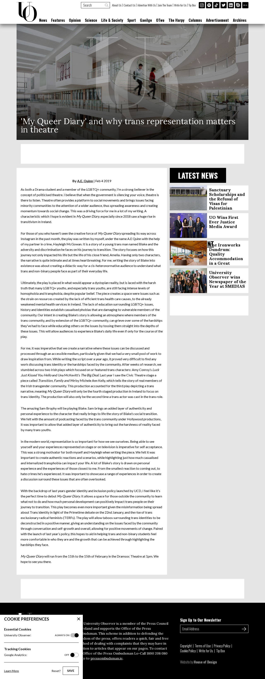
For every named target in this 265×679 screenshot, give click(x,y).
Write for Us (180, 5)
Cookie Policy (188, 650)
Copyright (186, 645)
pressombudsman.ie (106, 658)
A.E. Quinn (85, 181)
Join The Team (165, 5)
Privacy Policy (222, 645)
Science (91, 20)
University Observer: (36, 635)
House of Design (205, 662)
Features (58, 20)
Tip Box (192, 5)
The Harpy (176, 20)
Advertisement (217, 20)
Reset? (56, 671)
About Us (116, 5)
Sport (131, 20)
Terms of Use (203, 645)
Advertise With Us (146, 5)
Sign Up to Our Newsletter (200, 620)
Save (70, 670)
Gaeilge (146, 20)
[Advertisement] (132, 154)
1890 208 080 (157, 653)
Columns (195, 20)
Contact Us (129, 5)
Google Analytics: (36, 655)
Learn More (11, 671)
